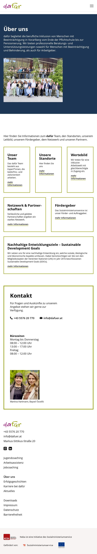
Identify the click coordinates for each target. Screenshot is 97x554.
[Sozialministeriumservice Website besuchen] (38, 545)
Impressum (10, 505)
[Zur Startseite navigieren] (12, 424)
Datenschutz (11, 510)
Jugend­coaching (13, 458)
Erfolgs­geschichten (15, 481)
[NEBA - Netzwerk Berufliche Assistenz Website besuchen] (10, 537)
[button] (91, 6)
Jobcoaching (11, 467)
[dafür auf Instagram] (5, 448)
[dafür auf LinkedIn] (10, 448)
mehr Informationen (14, 183)
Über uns (9, 476)
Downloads (10, 500)
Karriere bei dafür (14, 486)
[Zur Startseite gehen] (12, 6)
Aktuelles (9, 491)
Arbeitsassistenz (13, 462)
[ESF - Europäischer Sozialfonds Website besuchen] (61, 545)
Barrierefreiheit (13, 514)
